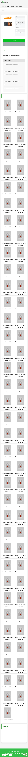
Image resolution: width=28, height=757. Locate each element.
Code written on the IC (14, 44)
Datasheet (14, 40)
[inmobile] (4, 2)
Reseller (12, 753)
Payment (7, 753)
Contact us (21, 753)
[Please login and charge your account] (7, 109)
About (16, 753)
